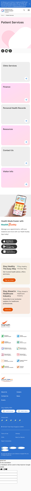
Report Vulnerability (6, 441)
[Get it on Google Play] (9, 246)
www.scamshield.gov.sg (19, 6)
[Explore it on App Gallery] (9, 252)
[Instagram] (11, 421)
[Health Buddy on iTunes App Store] (9, 241)
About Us (4, 392)
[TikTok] (20, 421)
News (18, 396)
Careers (19, 392)
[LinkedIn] (16, 421)
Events (3, 400)
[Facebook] (2, 421)
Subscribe (8, 309)
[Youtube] (7, 421)
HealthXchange (9, 411)
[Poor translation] (5, 469)
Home (2, 15)
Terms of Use (4, 433)
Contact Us (4, 396)
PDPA (2, 437)
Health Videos (24, 411)
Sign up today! (9, 280)
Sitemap (17, 433)
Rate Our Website (20, 437)
